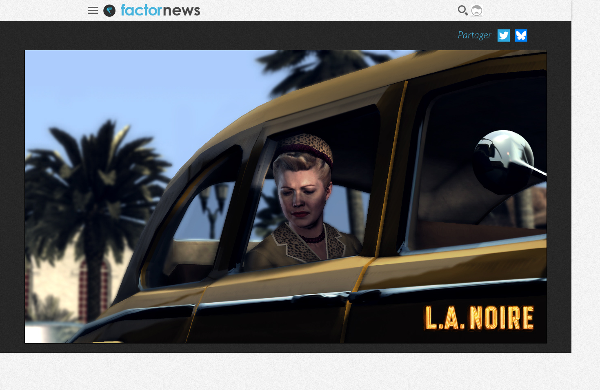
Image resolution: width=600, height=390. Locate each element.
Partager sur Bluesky (521, 35)
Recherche (463, 10)
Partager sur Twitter (504, 35)
